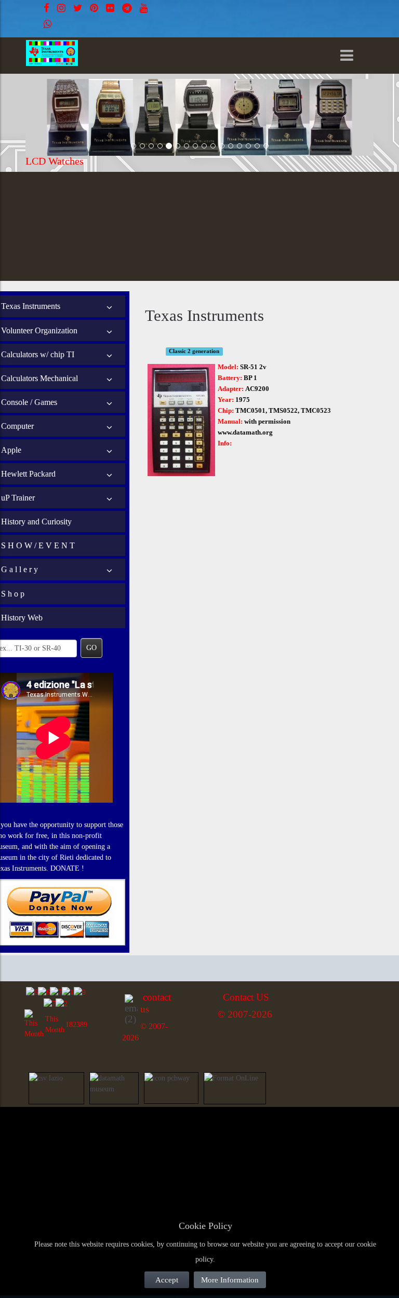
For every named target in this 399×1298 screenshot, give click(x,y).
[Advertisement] (104, 1136)
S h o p (12, 593)
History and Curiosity (36, 521)
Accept (166, 1280)
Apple (11, 449)
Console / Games (29, 402)
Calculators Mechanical (39, 378)
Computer (17, 426)
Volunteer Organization (39, 330)
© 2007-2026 (245, 1014)
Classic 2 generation (194, 351)
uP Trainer (18, 497)
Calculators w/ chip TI (37, 354)
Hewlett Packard (28, 473)
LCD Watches (54, 161)
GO (91, 648)
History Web (22, 617)
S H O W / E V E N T (38, 545)
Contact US (246, 997)
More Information (230, 1280)
